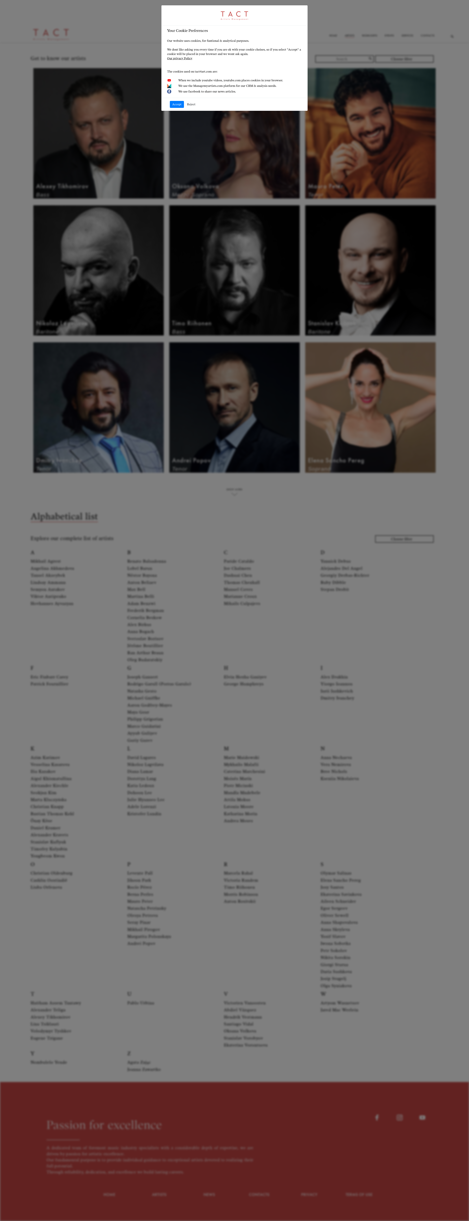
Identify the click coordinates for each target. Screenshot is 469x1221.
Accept (177, 104)
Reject (191, 104)
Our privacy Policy (179, 58)
